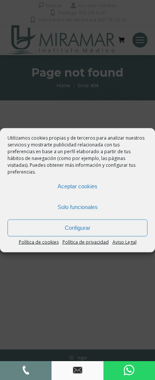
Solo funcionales (78, 207)
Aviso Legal (124, 241)
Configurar (77, 228)
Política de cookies (39, 241)
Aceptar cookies (77, 186)
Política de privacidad (85, 241)
